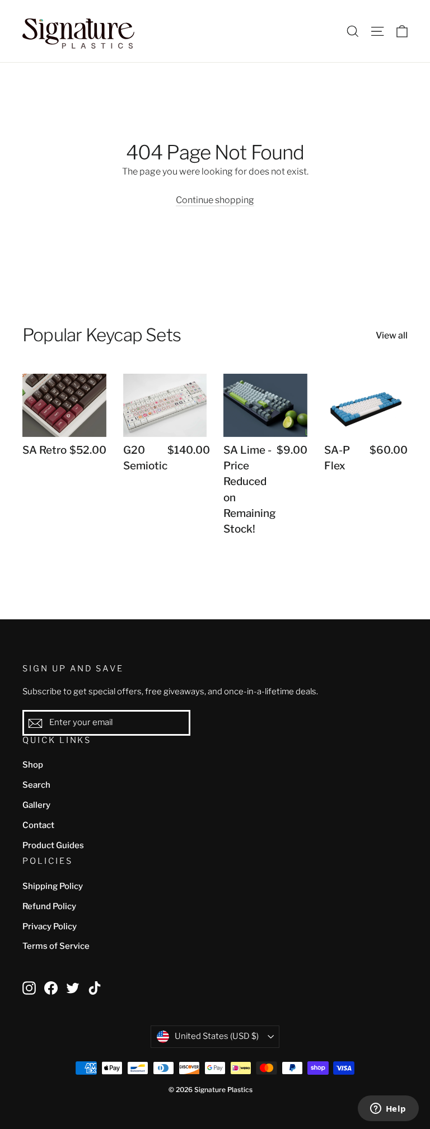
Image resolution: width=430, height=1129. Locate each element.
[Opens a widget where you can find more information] (388, 1109)
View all (392, 335)
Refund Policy (49, 906)
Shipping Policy (52, 886)
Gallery (36, 805)
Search (36, 785)
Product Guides (53, 845)
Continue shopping (215, 200)
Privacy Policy (49, 926)
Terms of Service (56, 946)
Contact (38, 825)
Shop (32, 765)
